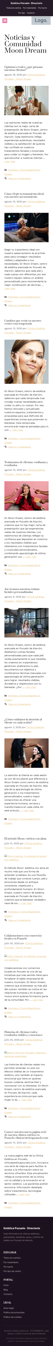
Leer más (9, 161)
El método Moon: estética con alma (25, 838)
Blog (6, 1289)
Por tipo (21, 13)
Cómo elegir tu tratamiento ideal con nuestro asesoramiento (24, 195)
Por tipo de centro (12, 1271)
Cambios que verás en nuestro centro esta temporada (22, 322)
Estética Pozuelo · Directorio (26, 3)
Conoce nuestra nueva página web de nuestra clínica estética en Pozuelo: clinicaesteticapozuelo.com (26, 1135)
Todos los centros (13, 8)
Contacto (31, 13)
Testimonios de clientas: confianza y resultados (26, 464)
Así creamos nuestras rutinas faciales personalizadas (22, 590)
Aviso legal (9, 1308)
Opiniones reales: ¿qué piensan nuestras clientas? (23, 68)
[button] (4, 20)
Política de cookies (12, 1317)
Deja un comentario (19, 178)
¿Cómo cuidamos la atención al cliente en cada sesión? (23, 721)
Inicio (6, 1285)
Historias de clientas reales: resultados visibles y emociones (23, 1033)
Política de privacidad (14, 1312)
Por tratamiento (29, 8)
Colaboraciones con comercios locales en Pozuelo (23, 937)
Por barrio (42, 8)
